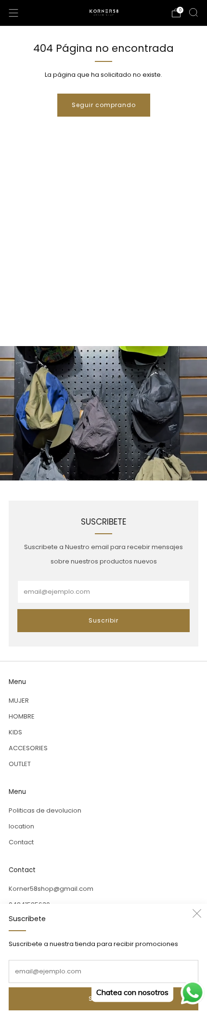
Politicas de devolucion (45, 810)
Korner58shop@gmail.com (51, 888)
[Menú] (13, 13)
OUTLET (20, 763)
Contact (21, 842)
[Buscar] (193, 12)
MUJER (19, 700)
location (21, 826)
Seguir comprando (104, 105)
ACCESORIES (28, 748)
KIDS (15, 732)
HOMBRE (22, 716)
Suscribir (103, 620)
